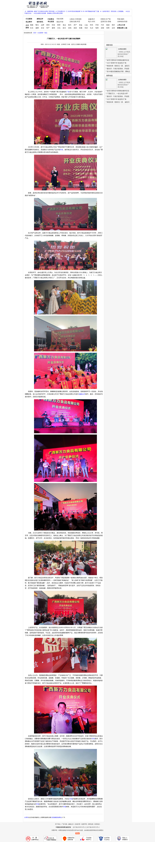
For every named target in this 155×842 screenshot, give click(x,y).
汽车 (102, 25)
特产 (48, 28)
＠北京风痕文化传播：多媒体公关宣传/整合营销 (48, 13)
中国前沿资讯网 (60, 827)
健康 (37, 28)
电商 (97, 28)
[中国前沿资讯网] (37, 4)
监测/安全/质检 (106, 21)
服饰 (53, 28)
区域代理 (77, 824)
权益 (80, 25)
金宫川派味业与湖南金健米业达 (118, 60)
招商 (107, 28)
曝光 (37, 25)
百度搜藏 (53, 817)
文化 (58, 28)
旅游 (75, 28)
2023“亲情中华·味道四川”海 (116, 63)
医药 (69, 25)
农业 (42, 28)
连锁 (102, 28)
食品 (64, 25)
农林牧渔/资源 (122, 21)
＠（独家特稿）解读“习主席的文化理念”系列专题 (39, 11)
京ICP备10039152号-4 (93, 827)
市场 (61, 149)
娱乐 (64, 28)
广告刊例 (64, 824)
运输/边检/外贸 (75, 21)
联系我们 (97, 824)
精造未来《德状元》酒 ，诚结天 (118, 66)
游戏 (69, 28)
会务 (113, 28)
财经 (48, 25)
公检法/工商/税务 (76, 19)
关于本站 (57, 824)
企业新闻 (40, 33)
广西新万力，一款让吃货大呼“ (117, 93)
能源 (107, 25)
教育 (58, 25)
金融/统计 (91, 19)
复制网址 (59, 817)
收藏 (80, 28)
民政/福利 (120, 19)
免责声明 (84, 824)
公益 (86, 25)
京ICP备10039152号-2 (79, 827)
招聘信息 (90, 824)
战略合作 (82, 394)
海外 (113, 25)
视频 (31, 25)
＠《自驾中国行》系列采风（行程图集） (112, 11)
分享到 (26, 817)
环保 (97, 25)
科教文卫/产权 (106, 19)
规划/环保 (60, 22)
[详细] (121, 56)
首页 (34, 33)
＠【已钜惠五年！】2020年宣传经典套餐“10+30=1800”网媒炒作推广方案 (77, 11)
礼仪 (91, 28)
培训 (86, 28)
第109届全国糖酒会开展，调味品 (118, 71)
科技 (53, 25)
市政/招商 (60, 19)
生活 (31, 28)
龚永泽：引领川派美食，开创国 (118, 69)
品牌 (42, 25)
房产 (75, 25)
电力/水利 (91, 21)
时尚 (91, 25)
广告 (67, 92)
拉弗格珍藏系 (122, 49)
